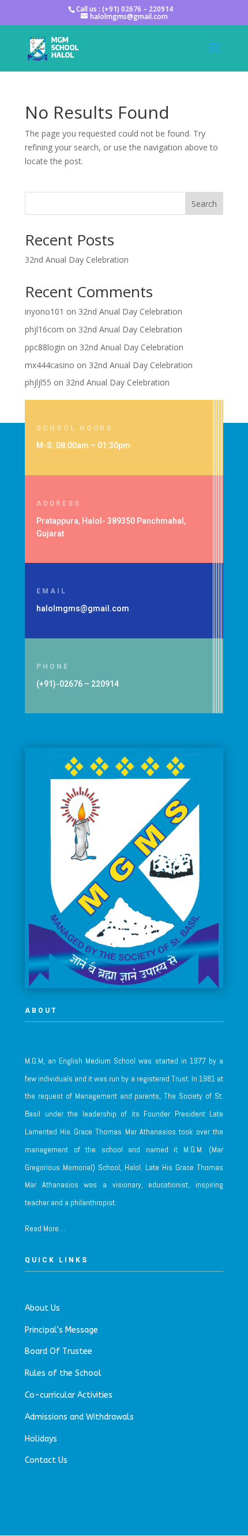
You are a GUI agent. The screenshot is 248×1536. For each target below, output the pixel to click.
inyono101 (44, 311)
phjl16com (44, 329)
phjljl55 (38, 382)
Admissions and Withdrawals (79, 1417)
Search (204, 203)
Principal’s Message (61, 1330)
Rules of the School (63, 1373)
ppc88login (45, 347)
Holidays (41, 1439)
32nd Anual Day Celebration (77, 259)
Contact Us (46, 1460)
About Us (42, 1308)
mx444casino (49, 365)
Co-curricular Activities (68, 1395)
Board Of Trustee (58, 1351)
